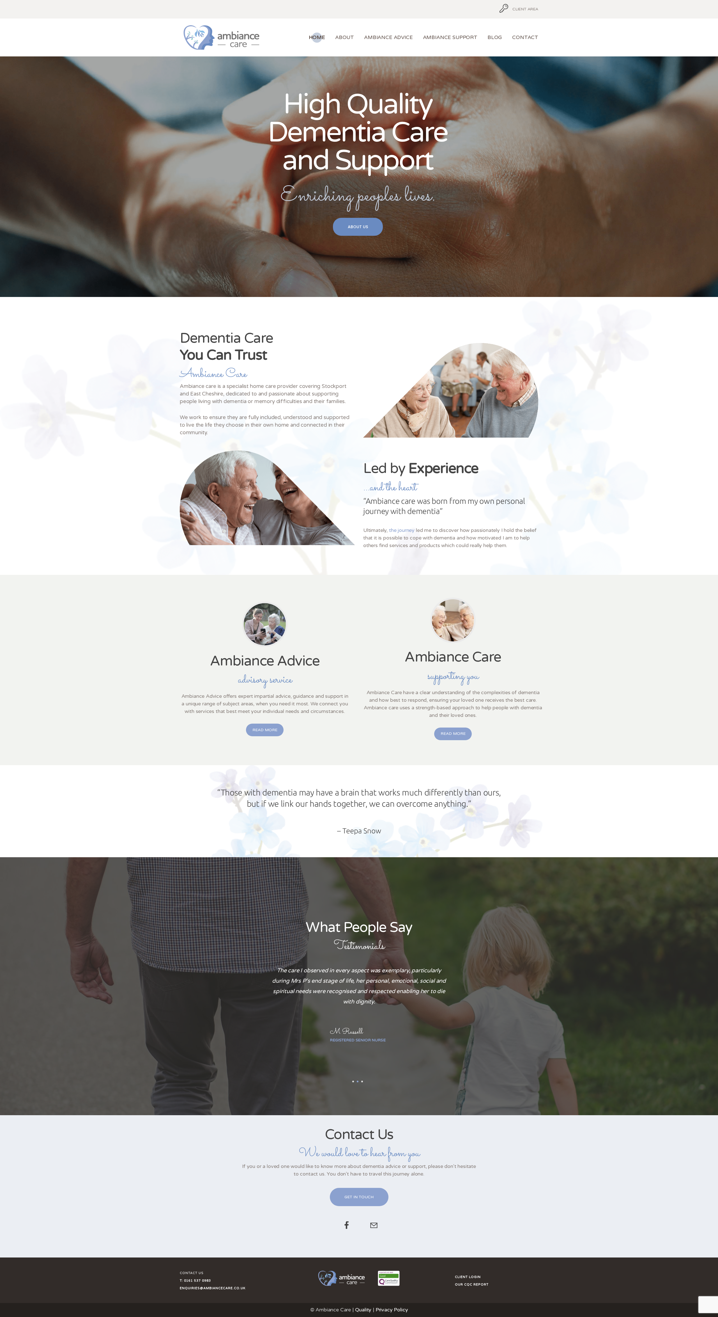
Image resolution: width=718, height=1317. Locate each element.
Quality (363, 1310)
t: (181, 1280)
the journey (402, 530)
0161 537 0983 (197, 1280)
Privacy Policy (392, 1310)
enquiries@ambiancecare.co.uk (212, 1288)
